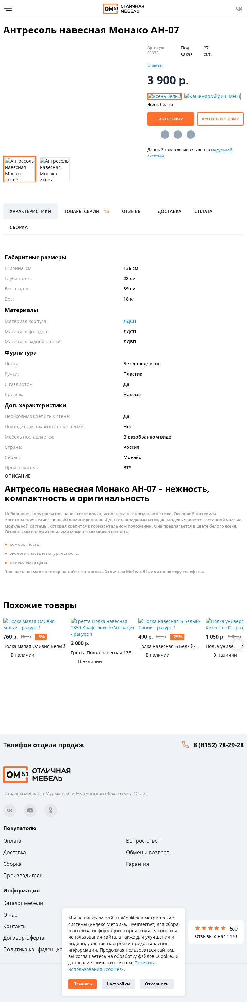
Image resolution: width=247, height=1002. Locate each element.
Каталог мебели (23, 903)
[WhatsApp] (191, 134)
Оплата (12, 840)
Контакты (15, 926)
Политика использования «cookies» (112, 966)
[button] (237, 644)
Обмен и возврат (147, 852)
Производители (23, 875)
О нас (10, 914)
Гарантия (137, 863)
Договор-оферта (23, 937)
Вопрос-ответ (143, 840)
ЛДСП (130, 321)
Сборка (12, 863)
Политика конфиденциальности (43, 949)
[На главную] (123, 9)
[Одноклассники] (178, 134)
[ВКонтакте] (165, 134)
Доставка (14, 852)
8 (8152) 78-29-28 (218, 744)
